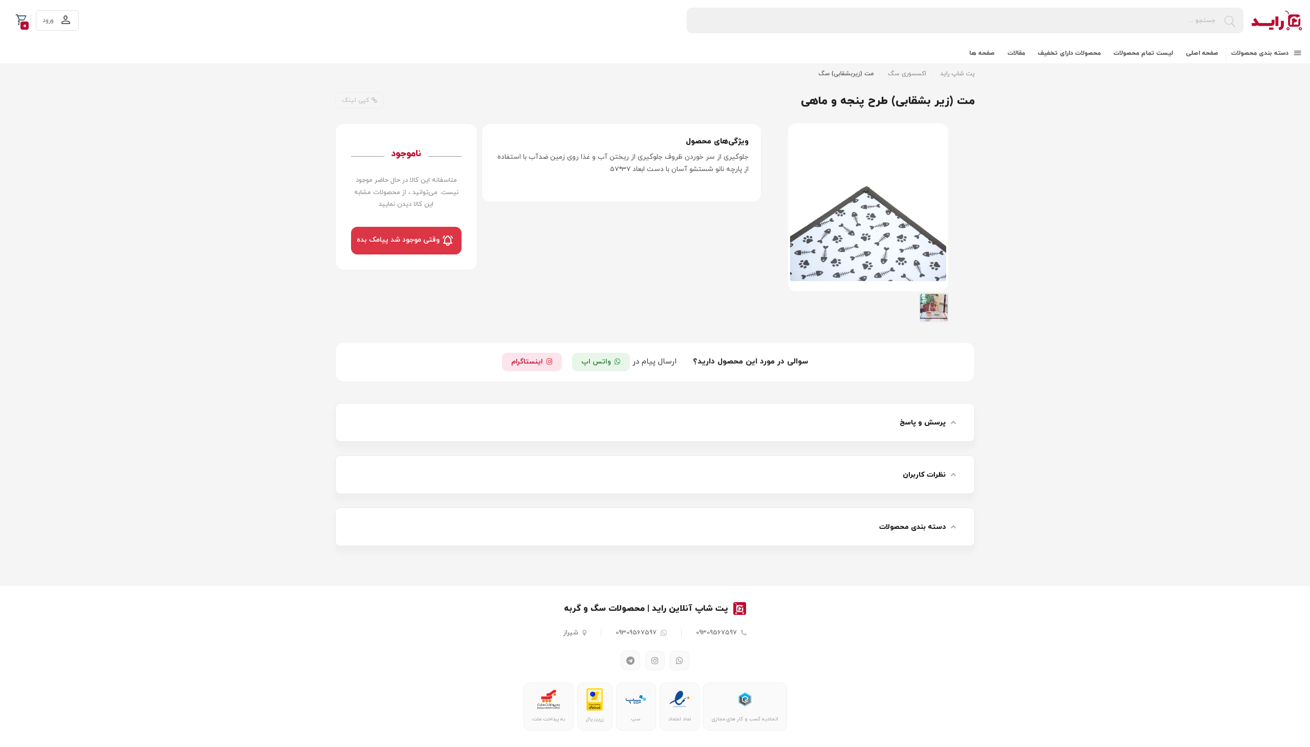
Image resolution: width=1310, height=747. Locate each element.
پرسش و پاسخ (923, 423)
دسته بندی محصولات (1261, 53)
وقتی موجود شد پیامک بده (399, 240)
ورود (49, 20)
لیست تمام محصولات (1143, 53)
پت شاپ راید (957, 74)
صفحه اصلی (1202, 53)
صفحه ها (982, 53)
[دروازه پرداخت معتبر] (594, 699)
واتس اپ (596, 362)
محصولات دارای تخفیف (1069, 53)
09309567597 (716, 632)
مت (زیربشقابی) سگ (846, 74)
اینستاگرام (527, 362)
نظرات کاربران (924, 475)
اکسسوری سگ (907, 74)
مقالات (1016, 53)
